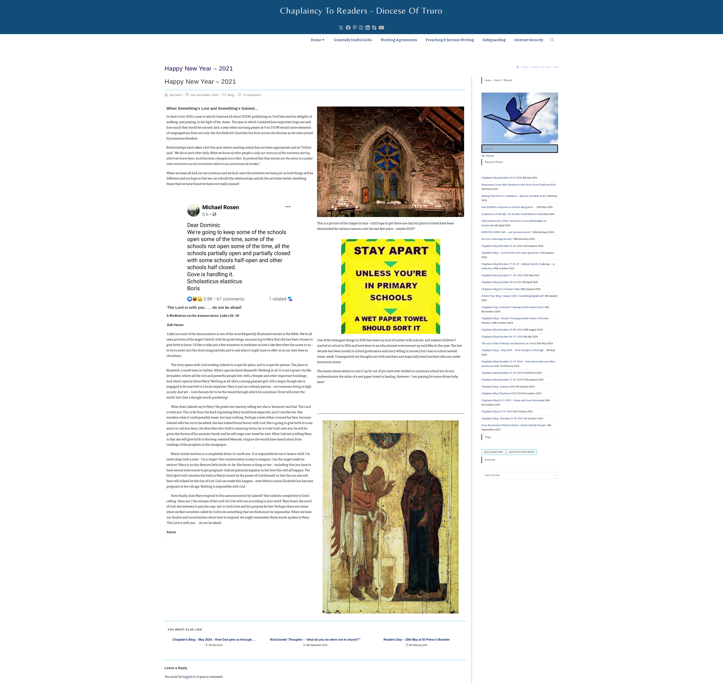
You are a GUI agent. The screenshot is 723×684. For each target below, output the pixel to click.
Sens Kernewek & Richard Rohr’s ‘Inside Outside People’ (513, 425)
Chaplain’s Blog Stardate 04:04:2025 (501, 282)
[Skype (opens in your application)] (374, 28)
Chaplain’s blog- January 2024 (498, 386)
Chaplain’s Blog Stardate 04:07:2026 (501, 177)
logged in (189, 677)
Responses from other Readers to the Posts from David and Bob (518, 184)
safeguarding (493, 452)
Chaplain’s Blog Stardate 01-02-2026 (502, 246)
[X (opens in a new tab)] (341, 28)
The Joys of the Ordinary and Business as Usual (508, 343)
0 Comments (252, 95)
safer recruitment (522, 452)
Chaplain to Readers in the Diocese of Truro (213, 40)
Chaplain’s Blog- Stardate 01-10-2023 (502, 418)
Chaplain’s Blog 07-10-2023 (496, 411)
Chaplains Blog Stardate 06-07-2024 (502, 336)
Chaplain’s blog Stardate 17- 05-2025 (502, 275)
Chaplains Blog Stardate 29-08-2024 (502, 329)
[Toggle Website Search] (552, 40)
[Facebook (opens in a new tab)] (348, 28)
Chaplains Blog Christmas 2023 (498, 393)
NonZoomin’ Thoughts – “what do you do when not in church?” (315, 639)
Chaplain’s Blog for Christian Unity (500, 289)
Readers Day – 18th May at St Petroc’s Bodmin (417, 639)
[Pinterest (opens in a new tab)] (355, 28)
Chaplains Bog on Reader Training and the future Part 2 (512, 307)
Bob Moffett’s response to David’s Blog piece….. (508, 207)
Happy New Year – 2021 (544, 67)
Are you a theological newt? (497, 239)
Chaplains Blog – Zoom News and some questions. (510, 252)
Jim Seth (175, 95)
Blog (231, 95)
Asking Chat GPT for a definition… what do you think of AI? (513, 196)
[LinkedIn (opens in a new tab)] (367, 28)
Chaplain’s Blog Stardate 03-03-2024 (502, 372)
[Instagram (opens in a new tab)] (361, 28)
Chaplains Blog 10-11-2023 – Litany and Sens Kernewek (512, 400)
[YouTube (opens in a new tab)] (381, 28)
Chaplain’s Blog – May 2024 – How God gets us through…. (214, 639)
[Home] (517, 67)
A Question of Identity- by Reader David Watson (509, 214)
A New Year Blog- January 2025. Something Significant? (512, 295)
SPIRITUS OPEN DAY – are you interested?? (506, 232)
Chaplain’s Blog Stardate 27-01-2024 (501, 379)
